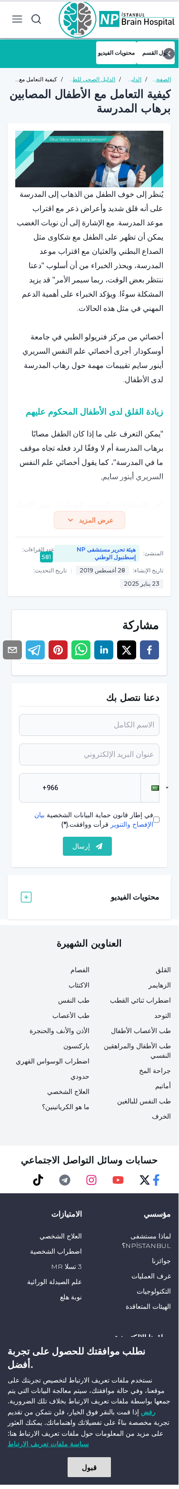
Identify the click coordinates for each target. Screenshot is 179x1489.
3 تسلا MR (66, 1266)
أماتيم (163, 1086)
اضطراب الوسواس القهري (53, 1061)
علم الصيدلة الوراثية (54, 1281)
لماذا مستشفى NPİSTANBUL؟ (146, 1241)
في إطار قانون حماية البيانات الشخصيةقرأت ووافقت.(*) (93, 820)
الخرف (161, 1116)
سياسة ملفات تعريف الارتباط (48, 1443)
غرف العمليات (151, 1276)
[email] (12, 649)
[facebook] (149, 649)
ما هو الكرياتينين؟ (66, 1106)
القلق (163, 970)
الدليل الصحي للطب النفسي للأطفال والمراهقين (91, 79)
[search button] (36, 19)
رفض (148, 1411)
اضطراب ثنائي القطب (140, 1000)
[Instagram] (91, 1180)
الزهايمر (160, 985)
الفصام (80, 970)
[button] (150, 788)
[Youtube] (118, 1180)
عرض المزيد (96, 520)
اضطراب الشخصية (56, 1251)
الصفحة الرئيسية (161, 79)
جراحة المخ (155, 1070)
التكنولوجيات (154, 1291)
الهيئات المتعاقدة (148, 1306)
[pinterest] (58, 649)
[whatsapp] (80, 649)
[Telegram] (64, 1180)
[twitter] (126, 649)
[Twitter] (144, 1180)
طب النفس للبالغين (144, 1101)
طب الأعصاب (71, 1015)
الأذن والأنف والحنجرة (60, 1030)
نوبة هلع (71, 1297)
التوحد (162, 1015)
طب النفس (74, 1000)
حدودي (80, 1076)
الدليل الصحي (133, 79)
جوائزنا (161, 1261)
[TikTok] (38, 1180)
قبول (89, 1467)
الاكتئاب (79, 985)
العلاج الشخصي (68, 1091)
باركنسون (76, 1046)
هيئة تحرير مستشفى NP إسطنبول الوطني (106, 553)
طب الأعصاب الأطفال (141, 1030)
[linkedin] (103, 649)
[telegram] (35, 649)
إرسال (81, 846)
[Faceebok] (156, 1180)
